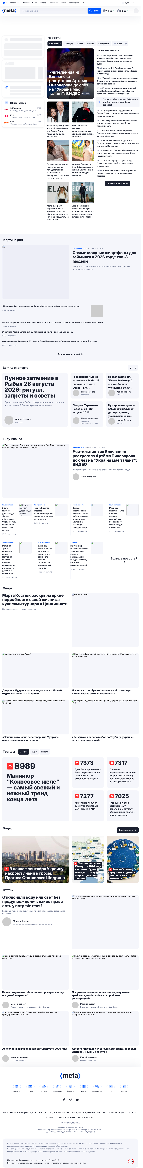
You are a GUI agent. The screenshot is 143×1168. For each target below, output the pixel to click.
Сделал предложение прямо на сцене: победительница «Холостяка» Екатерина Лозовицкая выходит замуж (58, 171)
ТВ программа (18, 103)
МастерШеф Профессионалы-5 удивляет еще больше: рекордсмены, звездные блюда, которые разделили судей (79, 555)
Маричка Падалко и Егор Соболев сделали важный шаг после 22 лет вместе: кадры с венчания (82, 169)
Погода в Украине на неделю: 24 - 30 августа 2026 (85, 409)
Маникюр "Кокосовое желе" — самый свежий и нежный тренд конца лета (33, 787)
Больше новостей (69, 354)
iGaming (124, 1091)
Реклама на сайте (118, 1113)
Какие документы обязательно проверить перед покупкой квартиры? (33, 994)
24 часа (24, 752)
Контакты (102, 1113)
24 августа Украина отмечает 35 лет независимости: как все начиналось (37, 332)
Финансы (70, 1091)
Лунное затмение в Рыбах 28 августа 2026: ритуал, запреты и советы (31, 386)
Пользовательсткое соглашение (54, 1113)
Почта (34, 3)
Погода (43, 3)
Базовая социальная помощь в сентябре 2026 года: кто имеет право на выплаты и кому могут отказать (52, 322)
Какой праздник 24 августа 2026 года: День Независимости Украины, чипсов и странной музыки (49, 341)
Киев (119, 43)
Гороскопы (53, 3)
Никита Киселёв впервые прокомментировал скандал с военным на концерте (83, 131)
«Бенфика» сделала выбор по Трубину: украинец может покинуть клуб (103, 739)
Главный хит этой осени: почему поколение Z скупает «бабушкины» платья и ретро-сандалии (122, 808)
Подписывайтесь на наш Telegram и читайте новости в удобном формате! (120, 102)
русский (128, 3)
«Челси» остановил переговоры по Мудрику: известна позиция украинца (30, 739)
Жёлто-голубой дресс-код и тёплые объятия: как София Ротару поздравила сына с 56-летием (58, 131)
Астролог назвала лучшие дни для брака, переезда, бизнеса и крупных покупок (104, 1050)
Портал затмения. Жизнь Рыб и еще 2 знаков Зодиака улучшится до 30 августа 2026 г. (120, 382)
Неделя (44, 752)
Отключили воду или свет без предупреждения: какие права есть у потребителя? (32, 901)
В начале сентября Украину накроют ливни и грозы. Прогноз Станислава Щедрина (35, 859)
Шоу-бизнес (55, 43)
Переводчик (74, 3)
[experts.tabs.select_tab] (130, 368)
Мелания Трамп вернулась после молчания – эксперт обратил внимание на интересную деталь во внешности (58, 213)
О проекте (51, 1117)
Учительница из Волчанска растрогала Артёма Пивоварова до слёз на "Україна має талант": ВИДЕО (105, 458)
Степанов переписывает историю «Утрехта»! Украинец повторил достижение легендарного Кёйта (122, 775)
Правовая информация (83, 1113)
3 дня (34, 752)
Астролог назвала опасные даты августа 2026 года (34, 1048)
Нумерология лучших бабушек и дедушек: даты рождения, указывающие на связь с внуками (122, 411)
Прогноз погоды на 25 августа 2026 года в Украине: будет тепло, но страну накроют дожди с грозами (88, 859)
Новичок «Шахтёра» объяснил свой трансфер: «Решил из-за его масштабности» (101, 692)
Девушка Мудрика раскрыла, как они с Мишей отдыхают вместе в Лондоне (32, 692)
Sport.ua (133, 1113)
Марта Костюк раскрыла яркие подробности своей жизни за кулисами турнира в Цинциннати (35, 599)
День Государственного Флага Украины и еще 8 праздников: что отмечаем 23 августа (88, 774)
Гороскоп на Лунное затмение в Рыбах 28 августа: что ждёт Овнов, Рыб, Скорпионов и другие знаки (86, 382)
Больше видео (126, 830)
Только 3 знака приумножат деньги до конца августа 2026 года (123, 859)
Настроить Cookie (66, 1117)
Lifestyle (69, 43)
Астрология (103, 43)
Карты (63, 3)
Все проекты (11, 3)
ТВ (83, 3)
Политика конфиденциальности (19, 1113)
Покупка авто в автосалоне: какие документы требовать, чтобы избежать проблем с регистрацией (101, 995)
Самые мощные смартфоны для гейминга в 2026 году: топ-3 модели (104, 257)
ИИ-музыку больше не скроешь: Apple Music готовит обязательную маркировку (41, 306)
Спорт (80, 43)
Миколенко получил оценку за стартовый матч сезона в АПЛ (86, 805)
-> (123, 560)
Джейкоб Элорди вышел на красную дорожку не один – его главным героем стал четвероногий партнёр (83, 211)
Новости (25, 3)
